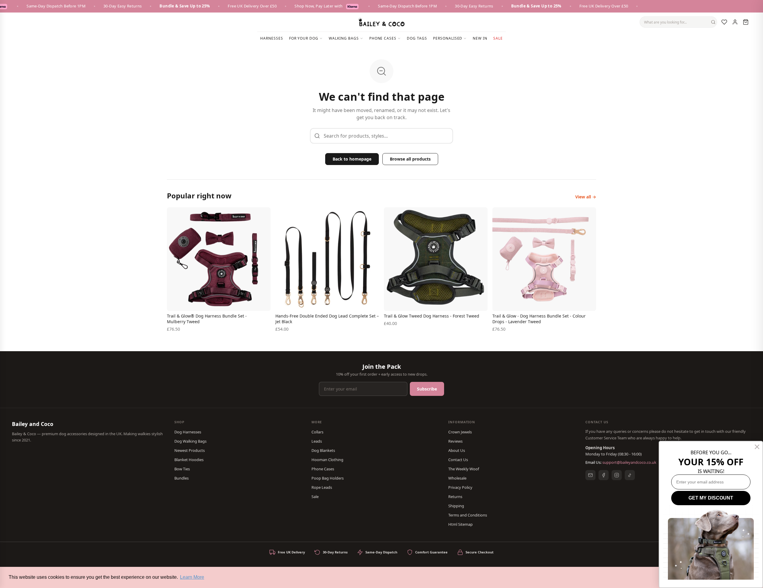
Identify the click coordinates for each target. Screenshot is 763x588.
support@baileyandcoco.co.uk (629, 462)
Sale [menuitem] (498, 38)
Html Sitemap (460, 524)
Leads (316, 441)
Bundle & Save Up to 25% (173, 6)
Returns (455, 496)
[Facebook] (603, 475)
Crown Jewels (460, 432)
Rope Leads (321, 487)
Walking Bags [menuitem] (344, 38)
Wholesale (457, 478)
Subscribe (427, 389)
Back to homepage (352, 159)
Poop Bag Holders (327, 478)
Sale (315, 496)
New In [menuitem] (480, 38)
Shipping (456, 505)
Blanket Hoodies (189, 459)
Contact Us (458, 459)
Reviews (455, 441)
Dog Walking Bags (190, 441)
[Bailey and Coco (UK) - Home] (381, 22)
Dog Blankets (323, 450)
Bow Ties (182, 469)
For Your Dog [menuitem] (304, 38)
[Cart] (745, 22)
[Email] (590, 475)
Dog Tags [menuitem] (417, 38)
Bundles (181, 478)
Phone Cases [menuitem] (383, 38)
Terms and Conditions (467, 515)
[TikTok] (630, 475)
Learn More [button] (192, 577)
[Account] (735, 22)
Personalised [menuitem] (448, 38)
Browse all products (410, 159)
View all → (585, 197)
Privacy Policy (460, 487)
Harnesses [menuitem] (271, 38)
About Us (456, 450)
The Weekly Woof (463, 469)
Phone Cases (322, 469)
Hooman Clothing (327, 459)
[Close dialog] (757, 447)
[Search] (713, 22)
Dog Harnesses (187, 432)
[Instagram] (617, 475)
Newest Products (189, 450)
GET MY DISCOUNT (710, 497)
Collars (317, 432)
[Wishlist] (724, 22)
